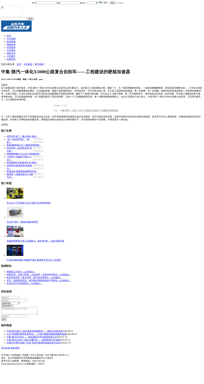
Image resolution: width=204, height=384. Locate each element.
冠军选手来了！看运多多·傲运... (22, 136)
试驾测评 (11, 47)
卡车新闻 (11, 39)
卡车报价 (11, 50)
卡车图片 (11, 56)
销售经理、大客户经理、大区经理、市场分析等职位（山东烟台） (39, 274)
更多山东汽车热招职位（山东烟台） (24, 283)
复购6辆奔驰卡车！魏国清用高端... (24, 145)
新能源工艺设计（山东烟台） (21, 271)
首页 (9, 36)
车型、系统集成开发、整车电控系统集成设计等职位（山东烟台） (39, 280)
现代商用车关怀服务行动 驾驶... (22, 162)
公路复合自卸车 (91, 110)
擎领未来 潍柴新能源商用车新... (22, 171)
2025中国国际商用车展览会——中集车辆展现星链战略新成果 (37, 334)
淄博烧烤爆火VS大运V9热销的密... (24, 154)
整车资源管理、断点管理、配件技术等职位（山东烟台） (34, 277)
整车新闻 (39, 64)
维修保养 (11, 44)
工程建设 (104, 110)
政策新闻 (11, 41)
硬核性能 (113, 110)
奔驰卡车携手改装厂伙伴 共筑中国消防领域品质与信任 (34, 343)
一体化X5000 (76, 110)
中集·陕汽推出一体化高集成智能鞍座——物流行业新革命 (35, 331)
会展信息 (11, 59)
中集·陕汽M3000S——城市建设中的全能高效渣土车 (32, 337)
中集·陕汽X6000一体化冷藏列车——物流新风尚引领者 (33, 340)
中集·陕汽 (65, 110)
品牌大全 (11, 53)
